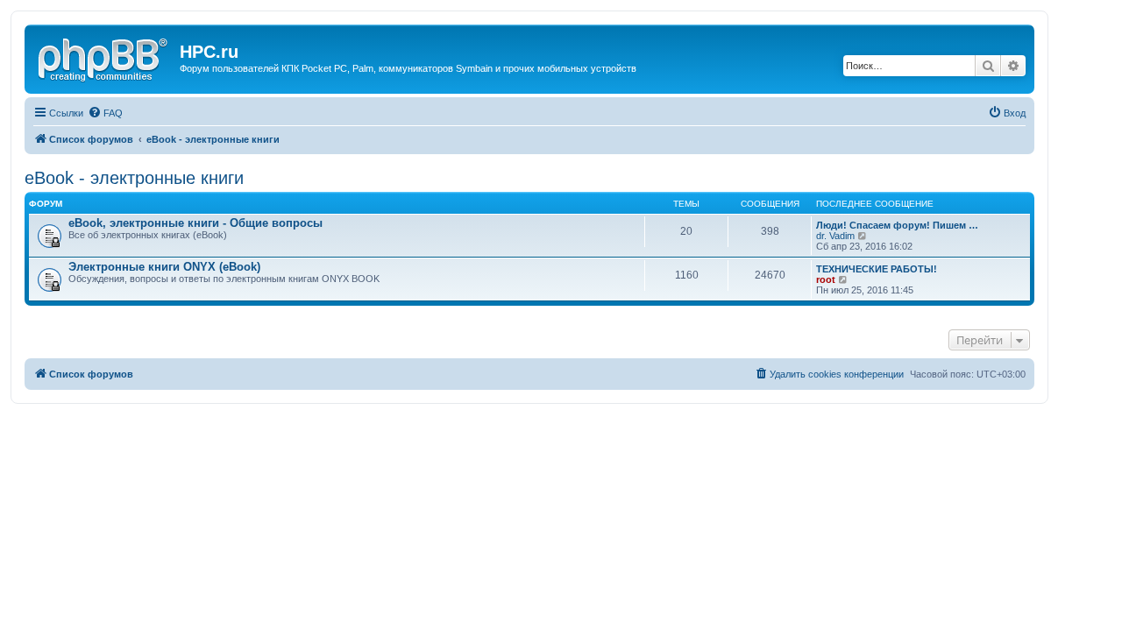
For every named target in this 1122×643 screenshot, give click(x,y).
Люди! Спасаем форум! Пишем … (897, 225)
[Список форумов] (104, 57)
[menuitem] (105, 113)
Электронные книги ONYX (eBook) (164, 266)
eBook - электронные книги (134, 177)
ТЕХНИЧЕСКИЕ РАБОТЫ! (876, 269)
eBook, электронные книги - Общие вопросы (195, 223)
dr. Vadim (835, 235)
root (825, 279)
